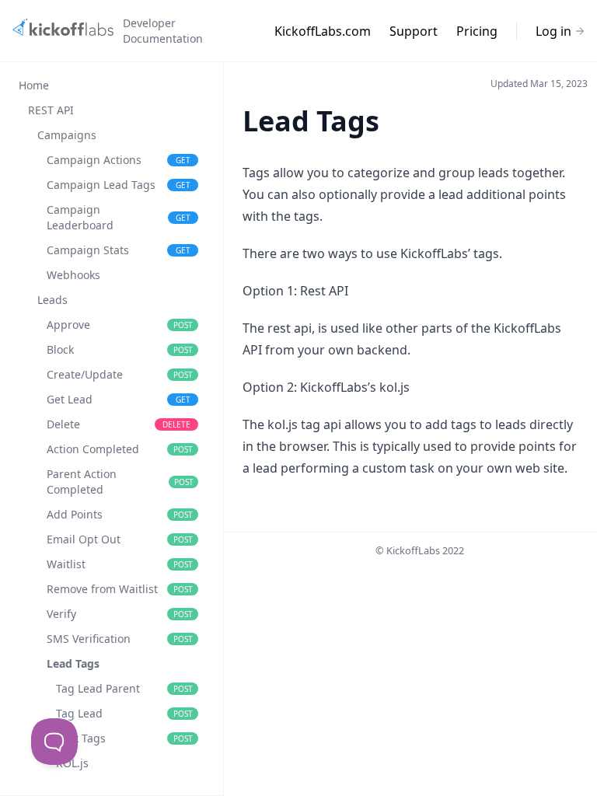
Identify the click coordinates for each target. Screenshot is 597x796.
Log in (553, 31)
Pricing (477, 31)
